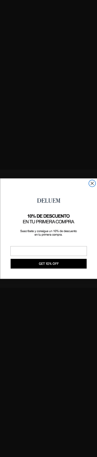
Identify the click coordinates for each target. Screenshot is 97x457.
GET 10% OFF (48, 263)
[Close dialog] (92, 183)
